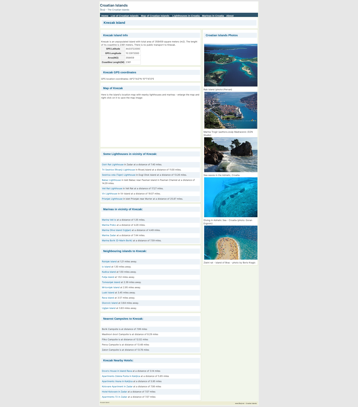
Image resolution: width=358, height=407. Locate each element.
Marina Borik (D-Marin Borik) (117, 240)
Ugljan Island (109, 308)
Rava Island (108, 297)
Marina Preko (109, 225)
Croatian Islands (114, 5)
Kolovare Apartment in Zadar (117, 386)
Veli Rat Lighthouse (112, 188)
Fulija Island (108, 277)
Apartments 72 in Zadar (114, 396)
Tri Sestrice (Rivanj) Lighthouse (118, 169)
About (230, 15)
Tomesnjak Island (111, 282)
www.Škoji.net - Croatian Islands (246, 403)
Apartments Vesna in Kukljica (117, 381)
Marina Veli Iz (109, 219)
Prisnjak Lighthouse (112, 198)
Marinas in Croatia (213, 15)
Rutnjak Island (109, 261)
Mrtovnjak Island (111, 287)
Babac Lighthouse (111, 180)
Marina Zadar (109, 235)
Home (104, 15)
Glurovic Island (110, 302)
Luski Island (108, 292)
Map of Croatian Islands (155, 15)
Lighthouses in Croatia (186, 15)
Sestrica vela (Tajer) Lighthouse (118, 174)
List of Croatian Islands (125, 15)
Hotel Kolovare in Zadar (114, 391)
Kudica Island (109, 271)
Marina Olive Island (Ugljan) (116, 230)
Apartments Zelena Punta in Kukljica (121, 376)
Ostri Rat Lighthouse (112, 164)
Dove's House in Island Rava (117, 370)
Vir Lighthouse (109, 193)
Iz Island (106, 266)
